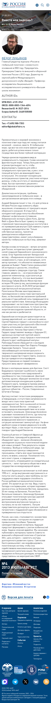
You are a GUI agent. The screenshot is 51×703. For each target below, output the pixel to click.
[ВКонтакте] (47, 597)
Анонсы (20, 643)
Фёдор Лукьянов (14, 58)
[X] (44, 597)
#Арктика (6, 584)
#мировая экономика (12, 586)
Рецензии (37, 627)
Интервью (37, 621)
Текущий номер (23, 614)
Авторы (4, 624)
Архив (20, 608)
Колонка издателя (40, 611)
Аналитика (38, 608)
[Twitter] (25, 682)
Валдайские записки (37, 632)
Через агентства (23, 637)
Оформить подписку (25, 620)
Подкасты (37, 644)
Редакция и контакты (6, 642)
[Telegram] (15, 682)
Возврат (21, 633)
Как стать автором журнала (8, 612)
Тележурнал (37, 659)
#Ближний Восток (21, 584)
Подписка (22, 617)
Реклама (5, 647)
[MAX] (5, 682)
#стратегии (30, 586)
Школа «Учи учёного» (37, 640)
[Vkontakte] (36, 682)
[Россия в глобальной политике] (14, 5)
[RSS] (46, 682)
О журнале (6, 608)
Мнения (36, 617)
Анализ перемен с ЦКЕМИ (39, 654)
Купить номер (22, 623)
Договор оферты (24, 630)
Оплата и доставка (24, 627)
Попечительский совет (8, 628)
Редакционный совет (7, 634)
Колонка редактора (40, 614)
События (22, 640)
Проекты (37, 636)
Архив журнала (23, 611)
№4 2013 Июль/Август (13, 24)
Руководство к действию (38, 649)
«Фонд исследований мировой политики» (9, 618)
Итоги (20, 646)
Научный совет (7, 638)
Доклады (36, 624)
